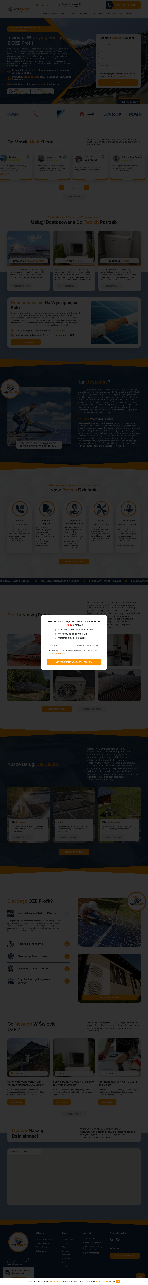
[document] (74, 642)
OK (118, 1281)
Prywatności (99, 1281)
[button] (103, 618)
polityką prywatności (56, 1281)
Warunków (107, 1281)
